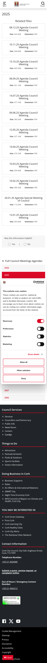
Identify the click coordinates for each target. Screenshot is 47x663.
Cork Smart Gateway (14, 516)
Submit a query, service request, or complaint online (19, 571)
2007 (6, 390)
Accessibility (7, 648)
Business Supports (14, 480)
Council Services (12, 409)
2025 (6, 275)
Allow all (23, 362)
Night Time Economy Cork (17, 495)
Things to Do (9, 443)
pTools (17, 659)
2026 (6, 267)
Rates (7, 484)
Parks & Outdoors (13, 457)
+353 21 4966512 (10, 588)
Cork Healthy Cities (14, 527)
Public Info (10, 423)
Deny (23, 378)
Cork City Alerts (12, 531)
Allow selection (23, 370)
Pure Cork (9, 520)
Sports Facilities (12, 461)
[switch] (40, 329)
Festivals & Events (13, 454)
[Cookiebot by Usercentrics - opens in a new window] (33, 282)
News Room (10, 427)
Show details (33, 354)
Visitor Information (14, 464)
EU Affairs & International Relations (21, 487)
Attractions (10, 450)
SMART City (10, 491)
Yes (13, 244)
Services (9, 416)
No (29, 244)
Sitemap (6, 635)
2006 (6, 397)
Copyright (6, 652)
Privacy (5, 639)
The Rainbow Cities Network (18, 535)
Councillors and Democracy (18, 420)
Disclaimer (7, 643)
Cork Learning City (13, 524)
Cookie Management (11, 631)
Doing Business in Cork (16, 473)
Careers (8, 431)
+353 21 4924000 (10, 562)
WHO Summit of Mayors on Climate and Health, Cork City (23, 500)
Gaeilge (8, 434)
